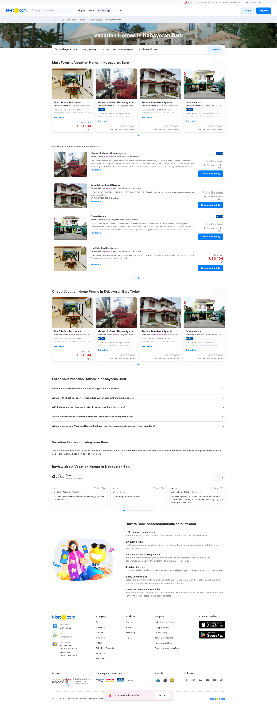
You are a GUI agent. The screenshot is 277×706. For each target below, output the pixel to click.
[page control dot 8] (136, 510)
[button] (215, 63)
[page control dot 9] (138, 510)
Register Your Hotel (163, 643)
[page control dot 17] (151, 510)
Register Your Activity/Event (167, 648)
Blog (98, 622)
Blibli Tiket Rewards (232, 2)
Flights (129, 622)
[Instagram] (214, 680)
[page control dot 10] (139, 510)
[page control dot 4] (129, 510)
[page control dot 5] (131, 510)
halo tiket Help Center (165, 622)
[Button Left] (215, 477)
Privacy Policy (161, 632)
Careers (99, 632)
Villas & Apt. (131, 632)
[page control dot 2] (126, 510)
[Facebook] (186, 680)
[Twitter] (193, 680)
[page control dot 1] (124, 510)
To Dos (129, 638)
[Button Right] (222, 477)
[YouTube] (207, 680)
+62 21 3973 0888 (68, 655)
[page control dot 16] (150, 510)
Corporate (100, 638)
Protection (100, 653)
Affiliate (99, 643)
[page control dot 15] (148, 510)
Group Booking (162, 627)
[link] (247, 10)
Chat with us (65, 628)
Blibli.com (100, 658)
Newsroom (101, 627)
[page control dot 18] (153, 510)
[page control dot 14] (146, 510)
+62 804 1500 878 (68, 648)
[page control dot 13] (145, 510)
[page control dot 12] (143, 510)
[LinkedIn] (200, 680)
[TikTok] (221, 680)
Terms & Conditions (164, 638)
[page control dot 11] (141, 510)
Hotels (128, 627)
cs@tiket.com (65, 637)
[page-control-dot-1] (138, 135)
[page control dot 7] (134, 510)
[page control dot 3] (127, 510)
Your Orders (249, 2)
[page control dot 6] (132, 510)
